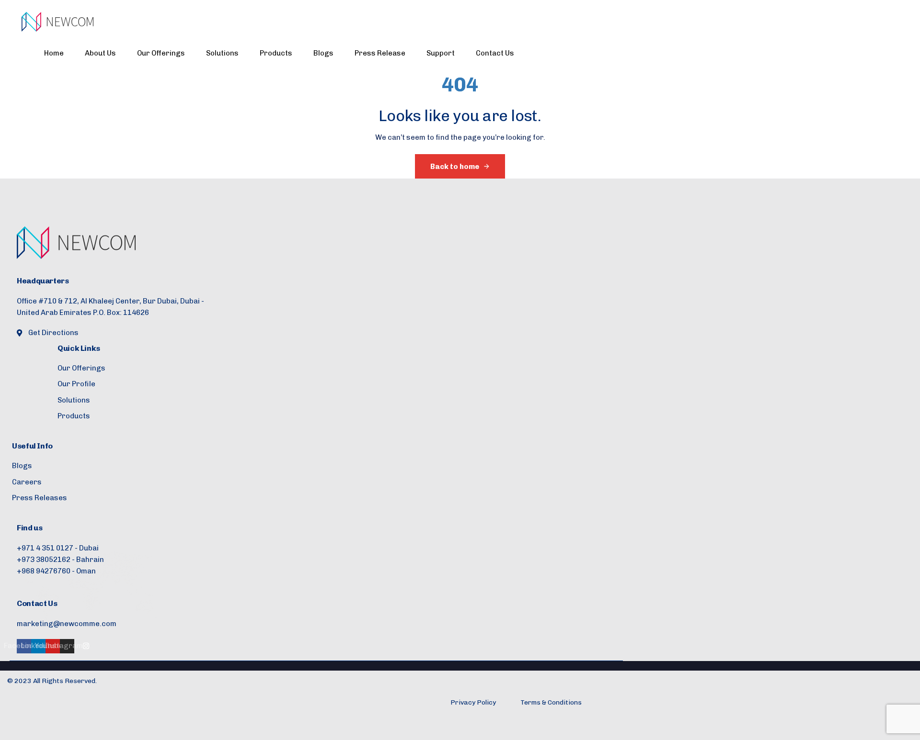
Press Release (380, 53)
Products (276, 53)
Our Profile (76, 384)
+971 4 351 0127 (45, 548)
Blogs (323, 53)
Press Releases (39, 497)
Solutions (222, 53)
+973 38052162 (43, 559)
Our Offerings (161, 53)
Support (440, 53)
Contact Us (495, 53)
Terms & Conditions (551, 702)
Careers (27, 482)
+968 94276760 (43, 571)
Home (54, 53)
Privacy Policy (473, 702)
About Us (100, 53)
